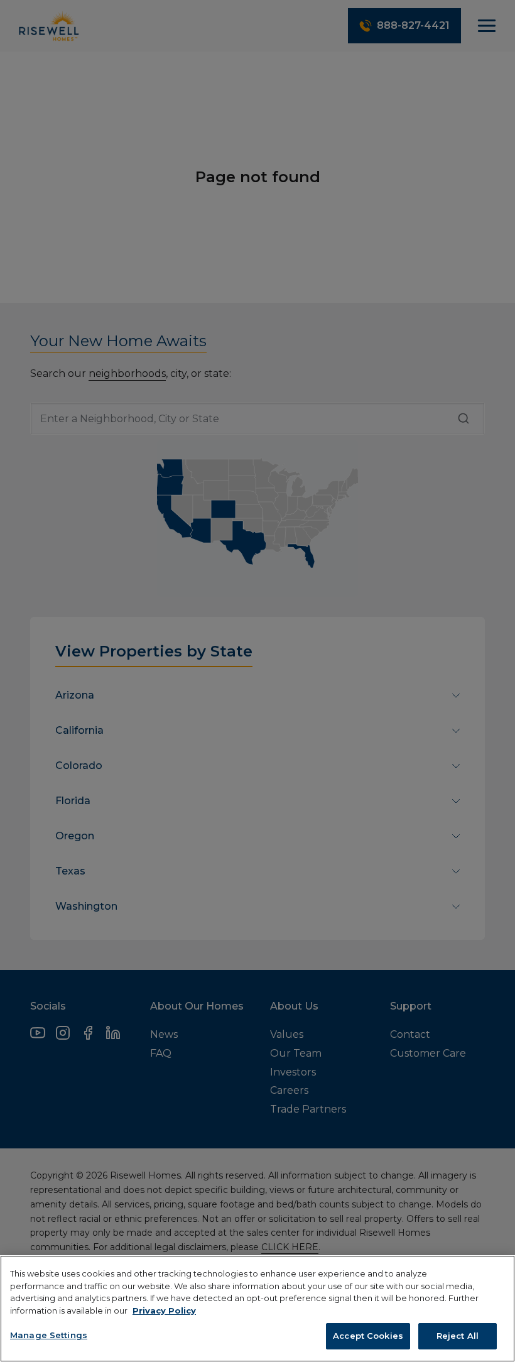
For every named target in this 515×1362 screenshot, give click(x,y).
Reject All (457, 1336)
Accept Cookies (368, 1336)
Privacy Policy (164, 1310)
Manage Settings (48, 1335)
